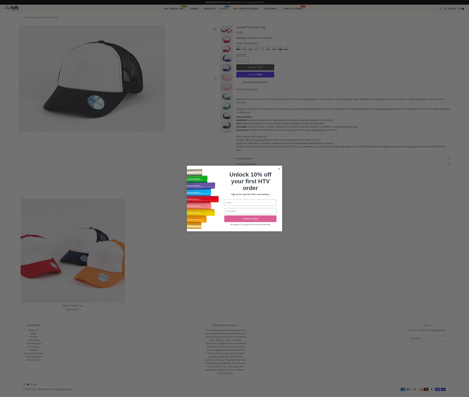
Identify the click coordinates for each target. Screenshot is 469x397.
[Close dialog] (279, 169)
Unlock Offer (250, 218)
